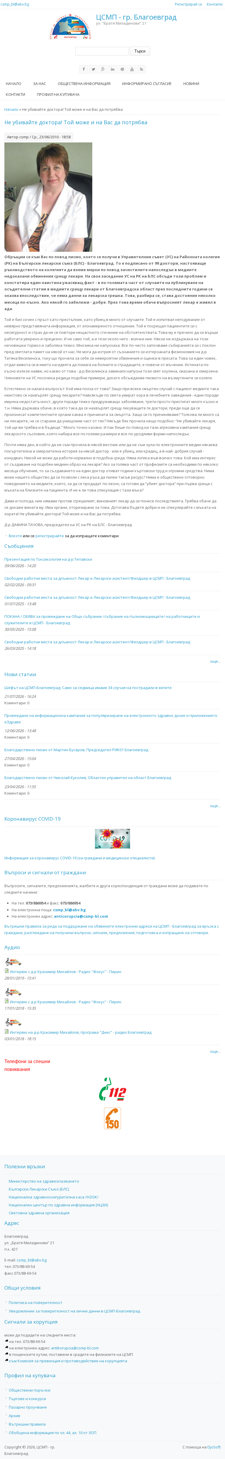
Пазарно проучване (28, 1407)
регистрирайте (50, 535)
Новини (191, 83)
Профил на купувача (58, 94)
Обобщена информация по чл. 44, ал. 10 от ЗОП (52, 1432)
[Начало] (70, 26)
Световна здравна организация (39, 1212)
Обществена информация (84, 83)
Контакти (215, 4)
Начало (13, 83)
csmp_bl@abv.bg (15, 4)
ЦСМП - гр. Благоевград (136, 17)
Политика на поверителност (35, 1302)
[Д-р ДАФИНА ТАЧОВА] (48, 250)
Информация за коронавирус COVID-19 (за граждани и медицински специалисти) (79, 858)
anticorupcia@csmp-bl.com (81, 916)
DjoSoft (214, 1447)
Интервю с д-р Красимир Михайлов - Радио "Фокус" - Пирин (65, 971)
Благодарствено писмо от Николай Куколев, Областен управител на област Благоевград (87, 777)
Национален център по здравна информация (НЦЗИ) (58, 1205)
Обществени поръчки (29, 1390)
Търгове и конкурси (27, 1398)
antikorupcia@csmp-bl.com (75, 1348)
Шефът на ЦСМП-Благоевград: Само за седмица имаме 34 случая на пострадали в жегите (88, 687)
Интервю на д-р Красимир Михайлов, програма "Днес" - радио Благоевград (80, 1032)
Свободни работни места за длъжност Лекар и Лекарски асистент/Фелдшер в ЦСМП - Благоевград (97, 578)
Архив (14, 1415)
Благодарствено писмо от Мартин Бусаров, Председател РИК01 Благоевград (76, 749)
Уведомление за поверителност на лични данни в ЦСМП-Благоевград (74, 1311)
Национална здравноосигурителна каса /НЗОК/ (53, 1197)
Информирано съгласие (147, 83)
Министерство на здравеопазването (44, 1181)
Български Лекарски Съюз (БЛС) (39, 1189)
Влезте (16, 535)
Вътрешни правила (27, 1424)
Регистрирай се (188, 4)
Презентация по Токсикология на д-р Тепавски (48, 559)
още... (215, 661)
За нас (39, 83)
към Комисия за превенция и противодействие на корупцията (68, 1360)
